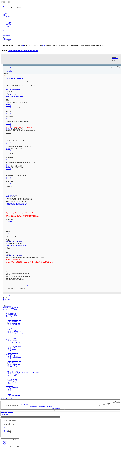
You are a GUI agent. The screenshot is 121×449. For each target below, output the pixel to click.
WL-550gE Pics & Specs (13, 353)
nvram (11, 412)
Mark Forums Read (12, 25)
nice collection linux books (56, 408)
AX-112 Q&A (11, 384)
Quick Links (8, 26)
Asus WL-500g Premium (11, 328)
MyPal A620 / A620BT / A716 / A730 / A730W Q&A (19, 376)
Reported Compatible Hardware (14, 326)
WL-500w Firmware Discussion (14, 337)
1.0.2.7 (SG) (8, 159)
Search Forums (6, 303)
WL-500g (10, 390)
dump (6, 412)
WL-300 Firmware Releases (13, 387)
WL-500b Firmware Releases (14, 323)
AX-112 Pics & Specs (12, 382)
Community (8, 20)
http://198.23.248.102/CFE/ (11, 195)
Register (4, 4)
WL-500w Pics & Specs (13, 338)
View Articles (9, 71)
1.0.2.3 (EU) (8, 149)
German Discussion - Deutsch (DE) (10, 309)
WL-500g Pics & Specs (12, 321)
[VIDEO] (6, 431)
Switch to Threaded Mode (115, 61)
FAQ (7, 17)
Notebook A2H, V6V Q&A (13, 380)
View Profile (8, 67)
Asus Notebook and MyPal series (12, 375)
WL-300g (10, 392)
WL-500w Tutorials (12, 336)
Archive (4, 443)
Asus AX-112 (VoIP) (10, 381)
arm (2, 412)
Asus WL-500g (9, 316)
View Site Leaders (11, 29)
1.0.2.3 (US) (8, 154)
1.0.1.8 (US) (8, 129)
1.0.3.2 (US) (8, 178)
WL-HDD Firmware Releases (14, 358)
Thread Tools (114, 57)
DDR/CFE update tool (10, 210)
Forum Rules (4, 434)
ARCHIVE (5, 312)
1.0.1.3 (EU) (8, 106)
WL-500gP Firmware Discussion (14, 331)
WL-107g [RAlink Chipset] (13, 373)
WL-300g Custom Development (14, 361)
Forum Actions (8, 24)
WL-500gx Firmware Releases (14, 325)
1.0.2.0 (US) (8, 169)
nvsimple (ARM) (9, 221)
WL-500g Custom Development (14, 320)
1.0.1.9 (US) (8, 108)
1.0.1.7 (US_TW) (9, 128)
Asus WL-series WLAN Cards (12, 371)
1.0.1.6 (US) (8, 165)
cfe (3, 412)
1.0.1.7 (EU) (8, 167)
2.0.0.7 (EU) (8, 142)
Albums (9, 22)
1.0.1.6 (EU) (8, 166)
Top (16, 295)
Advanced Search (6, 35)
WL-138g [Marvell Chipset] (13, 374)
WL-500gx (10, 389)
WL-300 (9, 394)
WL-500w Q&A (11, 334)
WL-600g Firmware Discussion (14, 342)
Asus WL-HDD (9, 354)
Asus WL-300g (9, 359)
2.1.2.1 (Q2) (8, 183)
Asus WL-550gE (9, 350)
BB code (5, 427)
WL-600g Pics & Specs (12, 340)
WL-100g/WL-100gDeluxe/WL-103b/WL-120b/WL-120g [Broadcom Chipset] (24, 372)
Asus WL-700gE (9, 345)
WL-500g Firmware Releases (14, 324)
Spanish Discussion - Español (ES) (12, 315)
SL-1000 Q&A (11, 369)
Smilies (5, 428)
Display (113, 59)
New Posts (8, 16)
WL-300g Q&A (11, 362)
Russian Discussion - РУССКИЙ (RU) (11, 307)
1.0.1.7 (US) (8, 126)
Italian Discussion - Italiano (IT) (12, 314)
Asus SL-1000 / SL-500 (10, 365)
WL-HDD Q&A (11, 355)
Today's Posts (10, 28)
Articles (4, 14)
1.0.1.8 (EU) (8, 168)
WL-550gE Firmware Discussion (14, 351)
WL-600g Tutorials (12, 343)
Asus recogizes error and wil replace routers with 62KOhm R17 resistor (41, 406)
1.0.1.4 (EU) (8, 107)
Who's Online (6, 301)
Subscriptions (5, 300)
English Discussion (7, 39)
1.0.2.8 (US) (8, 150)
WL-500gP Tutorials (12, 330)
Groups (9, 21)
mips (9, 412)
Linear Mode (113, 60)
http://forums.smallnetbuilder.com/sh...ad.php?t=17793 (16, 96)
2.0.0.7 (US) (8, 143)
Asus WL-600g (9, 339)
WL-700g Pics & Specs (12, 347)
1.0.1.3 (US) (8, 113)
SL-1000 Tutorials (11, 370)
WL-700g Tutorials (12, 349)
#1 (119, 64)
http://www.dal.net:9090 (30, 285)
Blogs (4, 30)
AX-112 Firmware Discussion (14, 383)
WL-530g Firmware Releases (14, 395)
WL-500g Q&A (11, 317)
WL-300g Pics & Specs (12, 363)
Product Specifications (12, 379)
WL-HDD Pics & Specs (13, 356)
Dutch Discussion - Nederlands (9, 308)
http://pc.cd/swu (9, 196)
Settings (4, 298)
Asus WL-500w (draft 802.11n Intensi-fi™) (14, 333)
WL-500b (10, 391)
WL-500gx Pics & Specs (13, 322)
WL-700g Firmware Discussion (14, 346)
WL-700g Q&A (11, 348)
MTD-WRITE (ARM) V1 (10, 226)
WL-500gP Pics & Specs (13, 332)
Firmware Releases (12, 378)
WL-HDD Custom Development (14, 357)
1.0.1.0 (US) (8, 123)
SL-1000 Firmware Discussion (14, 366)
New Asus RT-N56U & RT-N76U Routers (24, 404)
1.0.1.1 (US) (8, 104)
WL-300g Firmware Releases (14, 364)
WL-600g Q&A (11, 341)
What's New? (5, 13)
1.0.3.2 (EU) (8, 177)
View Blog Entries (10, 70)
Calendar (7, 18)
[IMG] (5, 430)
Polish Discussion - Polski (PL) (12, 313)
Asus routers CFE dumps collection (23, 51)
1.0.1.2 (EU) (8, 105)
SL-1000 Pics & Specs (12, 367)
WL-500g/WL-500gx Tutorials (14, 318)
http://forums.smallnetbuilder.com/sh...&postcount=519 (16, 204)
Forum (4, 15)
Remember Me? (7, 9)
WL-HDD (10, 388)
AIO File (7, 233)
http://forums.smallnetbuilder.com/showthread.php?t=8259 (16, 203)
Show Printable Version (115, 58)
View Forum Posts (10, 68)
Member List (10, 23)
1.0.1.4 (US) (8, 118)
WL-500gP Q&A (11, 329)
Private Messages (6, 299)
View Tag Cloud (4, 414)
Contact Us (5, 441)
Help (4, 6)
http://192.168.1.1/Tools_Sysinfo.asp (13, 89)
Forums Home (6, 304)
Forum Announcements (7, 310)
